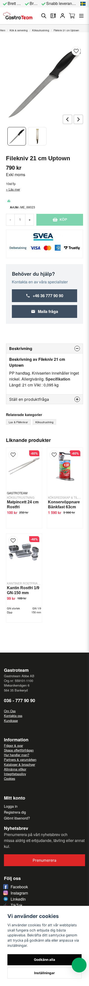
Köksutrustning (40, 30)
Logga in (11, 806)
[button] (83, 4)
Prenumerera (44, 860)
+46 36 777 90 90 (48, 295)
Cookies (9, 778)
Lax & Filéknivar (18, 422)
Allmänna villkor (15, 769)
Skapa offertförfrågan (19, 750)
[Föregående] (67, 119)
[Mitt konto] (62, 16)
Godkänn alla (44, 960)
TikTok (16, 905)
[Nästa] (78, 119)
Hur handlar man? (16, 754)
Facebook (19, 887)
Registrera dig (15, 812)
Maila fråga (48, 311)
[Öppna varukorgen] (72, 16)
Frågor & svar (13, 745)
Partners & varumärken (20, 759)
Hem (2, 30)
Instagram (19, 893)
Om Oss (10, 711)
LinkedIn (18, 899)
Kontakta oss (13, 715)
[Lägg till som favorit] (53, 16)
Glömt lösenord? (17, 818)
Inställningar (44, 973)
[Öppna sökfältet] (43, 16)
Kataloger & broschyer (19, 764)
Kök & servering (19, 30)
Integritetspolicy (15, 773)
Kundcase (11, 720)
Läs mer (14, 189)
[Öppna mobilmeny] (81, 16)
